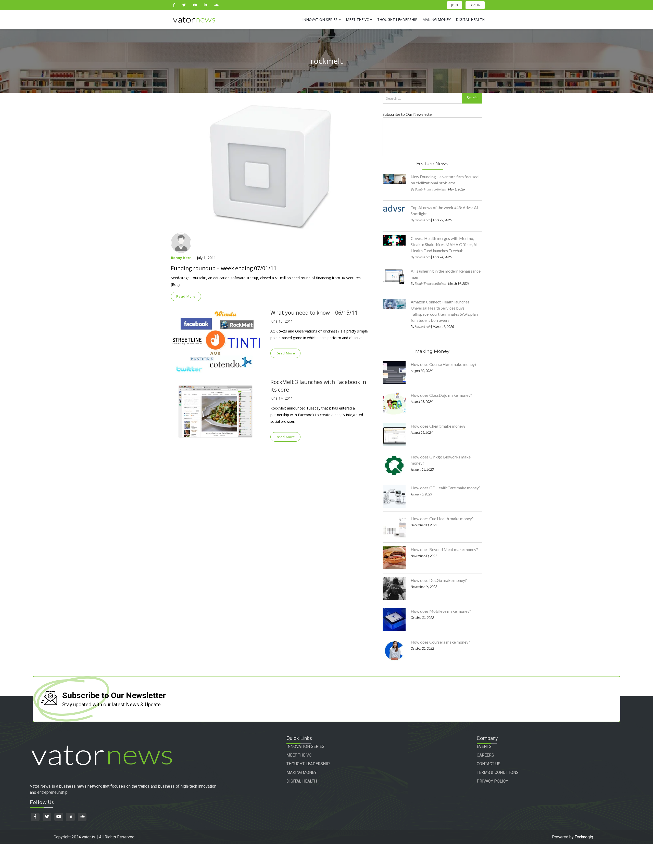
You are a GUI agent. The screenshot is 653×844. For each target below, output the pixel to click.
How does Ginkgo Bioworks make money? (441, 459)
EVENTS (484, 746)
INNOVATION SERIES (305, 746)
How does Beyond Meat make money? (444, 549)
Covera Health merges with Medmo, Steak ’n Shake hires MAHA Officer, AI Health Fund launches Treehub (444, 244)
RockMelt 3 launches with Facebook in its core (318, 385)
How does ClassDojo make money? (441, 395)
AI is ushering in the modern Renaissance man (446, 273)
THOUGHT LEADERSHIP (308, 763)
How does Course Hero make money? (443, 364)
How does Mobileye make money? (441, 611)
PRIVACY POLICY (492, 781)
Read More (186, 296)
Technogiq (584, 837)
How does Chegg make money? (438, 426)
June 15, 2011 (281, 321)
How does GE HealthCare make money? (446, 487)
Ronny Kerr (181, 257)
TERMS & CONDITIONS (498, 772)
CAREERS (485, 755)
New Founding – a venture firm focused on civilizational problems (445, 179)
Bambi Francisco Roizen (430, 189)
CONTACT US (488, 763)
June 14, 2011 (281, 398)
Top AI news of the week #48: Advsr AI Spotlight (444, 210)
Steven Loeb (423, 220)
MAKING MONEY (301, 772)
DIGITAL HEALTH (301, 781)
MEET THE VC (298, 755)
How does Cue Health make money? (442, 518)
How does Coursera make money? (440, 642)
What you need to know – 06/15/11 (314, 312)
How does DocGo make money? (439, 580)
